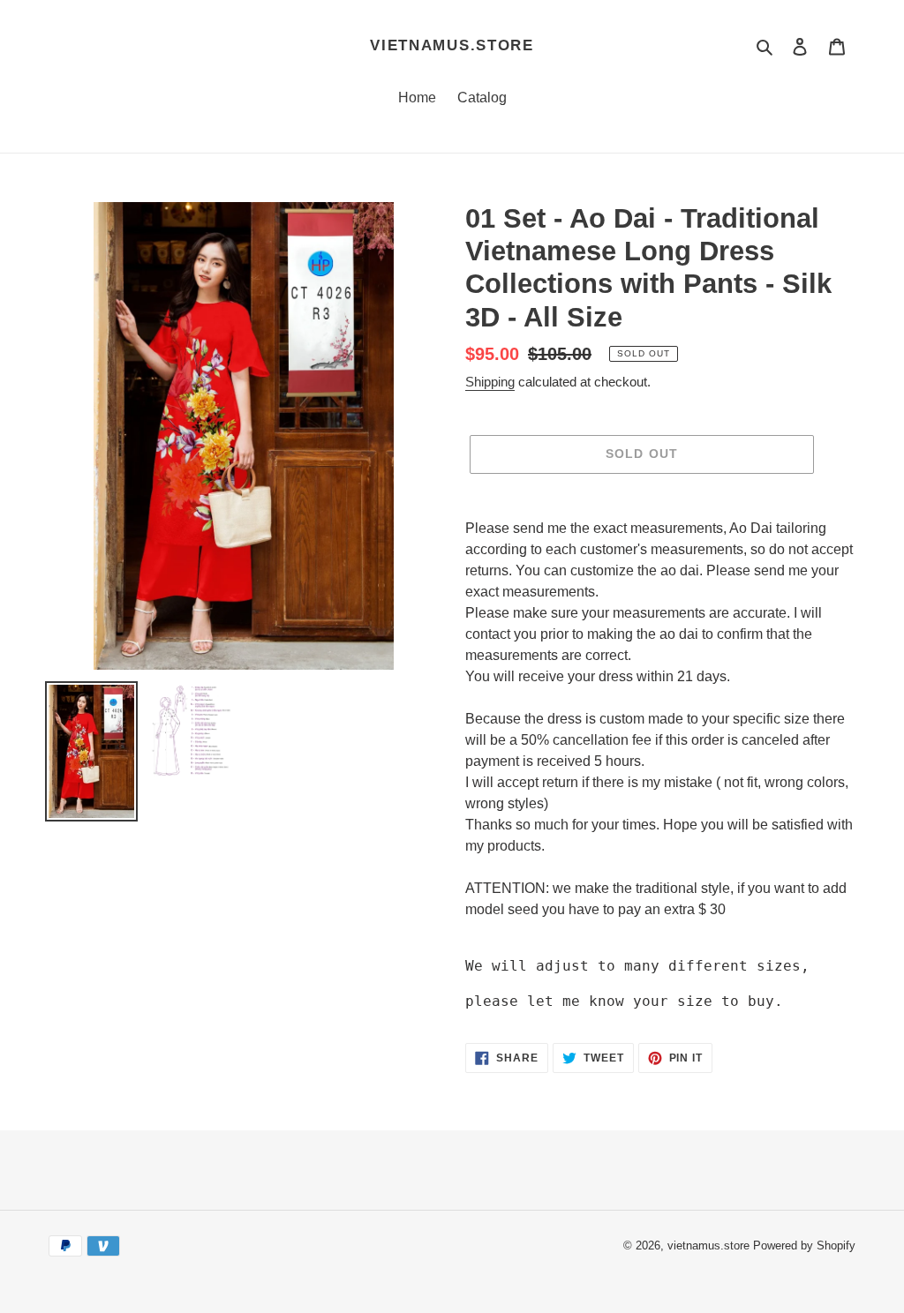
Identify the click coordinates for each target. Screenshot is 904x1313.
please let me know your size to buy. (624, 1001)
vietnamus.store (452, 45)
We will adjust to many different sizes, (637, 965)
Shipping (490, 381)
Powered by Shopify (804, 1245)
